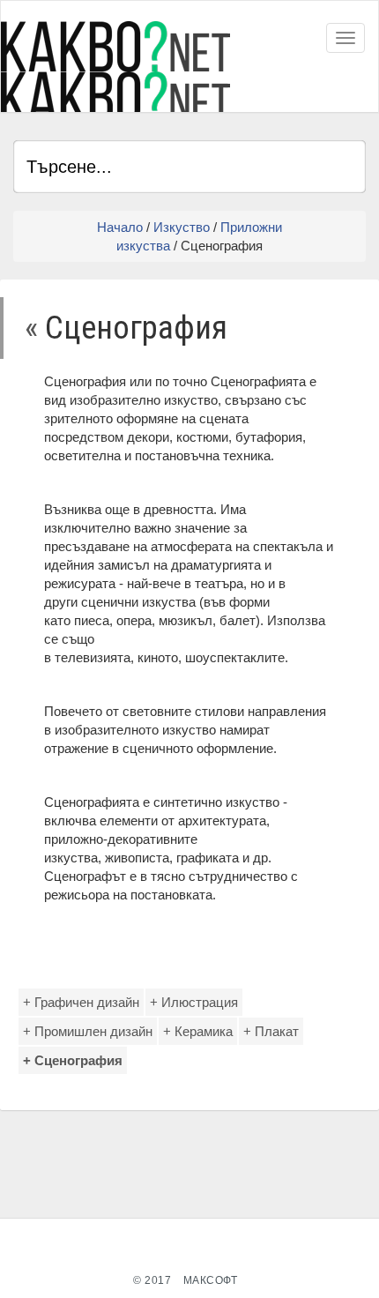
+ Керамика (198, 1031)
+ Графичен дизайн (81, 1002)
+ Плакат (271, 1031)
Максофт (210, 1280)
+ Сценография (73, 1060)
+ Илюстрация (194, 1002)
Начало (120, 227)
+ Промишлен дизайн (87, 1031)
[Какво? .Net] (115, 66)
